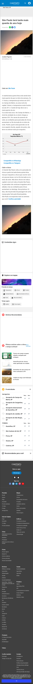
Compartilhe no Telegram (12, 163)
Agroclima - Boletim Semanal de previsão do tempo (8, 584)
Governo (4, 596)
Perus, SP (9, 436)
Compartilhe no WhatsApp (12, 161)
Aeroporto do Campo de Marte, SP (14, 398)
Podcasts (4, 539)
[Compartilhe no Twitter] (14, 27)
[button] (25, 3)
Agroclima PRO (20, 586)
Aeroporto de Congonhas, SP (14, 404)
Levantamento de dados (22, 590)
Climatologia (19, 534)
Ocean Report (20, 592)
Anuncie (18, 658)
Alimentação (5, 573)
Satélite (7, 304)
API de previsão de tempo (23, 671)
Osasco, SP (9, 441)
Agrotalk (4, 639)
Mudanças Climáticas (7, 598)
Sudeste (4, 602)
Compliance (19, 656)
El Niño (4, 620)
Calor (3, 615)
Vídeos (4, 648)
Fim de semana (6, 504)
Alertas (4, 577)
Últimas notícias (6, 569)
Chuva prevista (6, 558)
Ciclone (4, 618)
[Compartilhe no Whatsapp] (9, 27)
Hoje (3, 499)
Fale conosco (19, 660)
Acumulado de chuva (21, 499)
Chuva (18, 290)
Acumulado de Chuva (24, 293)
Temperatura (8, 290)
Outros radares (6, 556)
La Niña (4, 622)
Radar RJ (4, 554)
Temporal (4, 613)
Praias (3, 508)
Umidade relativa (20, 504)
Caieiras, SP (10, 445)
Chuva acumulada (6, 560)
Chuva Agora (17, 304)
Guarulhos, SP (10, 426)
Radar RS (4, 626)
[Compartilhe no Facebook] (12, 27)
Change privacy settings (22, 665)
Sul (3, 600)
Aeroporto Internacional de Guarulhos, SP (14, 409)
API (17, 588)
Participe (4, 656)
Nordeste (4, 607)
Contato (18, 654)
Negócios (4, 587)
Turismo (4, 624)
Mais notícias (28, 345)
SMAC (18, 584)
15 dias (4, 506)
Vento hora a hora (21, 527)
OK (16, 681)
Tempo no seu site (6, 658)
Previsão (4, 493)
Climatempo (16, 473)
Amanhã (4, 501)
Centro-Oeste (5, 604)
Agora (3, 497)
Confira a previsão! (14, 199)
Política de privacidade (16, 678)
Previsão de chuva (21, 521)
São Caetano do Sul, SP (13, 431)
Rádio (18, 575)
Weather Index (20, 597)
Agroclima (4, 571)
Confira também (6, 654)
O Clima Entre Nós (6, 637)
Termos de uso (20, 669)
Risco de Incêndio (18, 297)
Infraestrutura (5, 593)
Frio (3, 611)
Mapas (18, 493)
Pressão (27, 290)
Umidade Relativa (9, 293)
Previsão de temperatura (22, 523)
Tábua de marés (20, 532)
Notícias (4, 566)
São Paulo (11, 88)
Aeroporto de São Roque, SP (14, 419)
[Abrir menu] (3, 3)
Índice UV (18, 530)
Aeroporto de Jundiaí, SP (14, 414)
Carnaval (4, 628)
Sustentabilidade (6, 580)
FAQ (17, 667)
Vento (6, 297)
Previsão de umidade (21, 525)
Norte (3, 609)
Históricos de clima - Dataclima (7, 534)
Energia (4, 591)
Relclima (4, 537)
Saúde (3, 575)
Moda (3, 589)
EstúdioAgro (5, 641)
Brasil (3, 495)
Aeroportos (5, 510)
